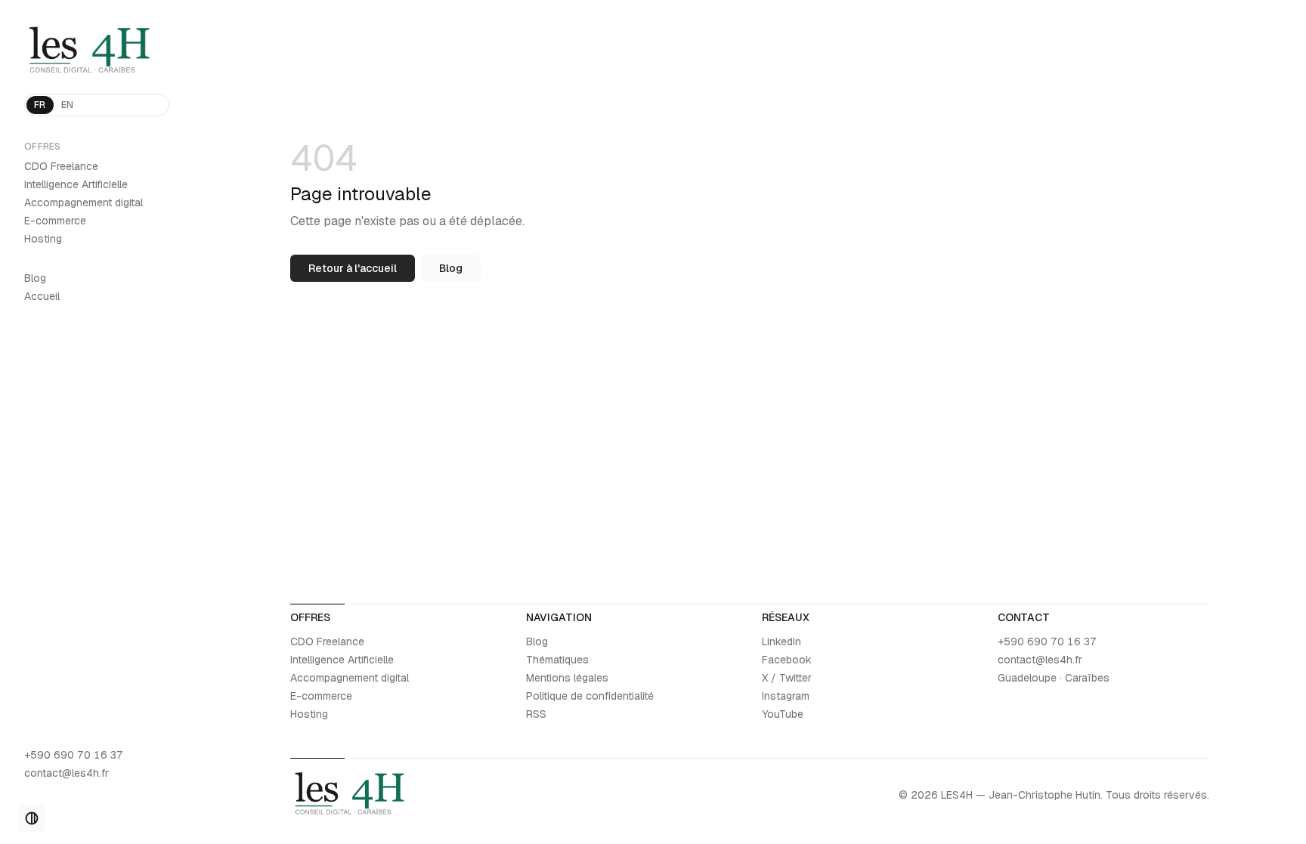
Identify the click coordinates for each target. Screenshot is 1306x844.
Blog (35, 278)
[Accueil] (96, 51)
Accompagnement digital (83, 202)
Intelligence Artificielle (76, 184)
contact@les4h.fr (66, 773)
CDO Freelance (61, 166)
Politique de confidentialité (590, 696)
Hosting (43, 239)
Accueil (42, 296)
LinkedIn (781, 641)
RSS (536, 714)
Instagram (785, 696)
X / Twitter (787, 678)
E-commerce (55, 220)
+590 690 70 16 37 (73, 755)
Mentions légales (567, 678)
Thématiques (557, 659)
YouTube (782, 714)
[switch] (31, 818)
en (67, 105)
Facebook (787, 659)
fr (40, 105)
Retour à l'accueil (352, 268)
